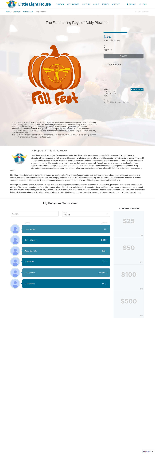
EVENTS (105, 4)
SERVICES (86, 4)
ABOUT (96, 4)
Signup (132, 4)
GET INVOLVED (73, 4)
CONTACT (60, 4)
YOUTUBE (116, 4)
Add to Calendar (137, 89)
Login (144, 4)
